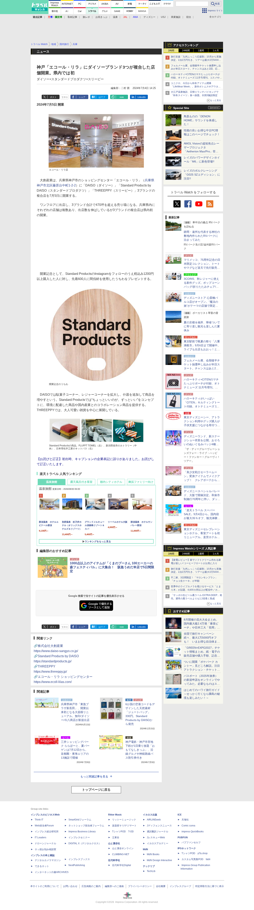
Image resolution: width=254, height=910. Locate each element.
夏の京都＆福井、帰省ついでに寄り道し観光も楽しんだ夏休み (202, 326)
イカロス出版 (150, 814)
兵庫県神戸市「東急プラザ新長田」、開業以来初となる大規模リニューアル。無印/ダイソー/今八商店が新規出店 (75, 712)
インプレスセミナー (79, 837)
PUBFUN (183, 837)
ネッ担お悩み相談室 (45, 849)
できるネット (42, 866)
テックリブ (149, 866)
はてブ (102, 97)
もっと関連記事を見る (94, 776)
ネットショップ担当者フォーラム (86, 825)
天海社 (185, 819)
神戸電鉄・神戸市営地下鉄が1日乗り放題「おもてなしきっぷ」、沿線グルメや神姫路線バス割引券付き (140, 749)
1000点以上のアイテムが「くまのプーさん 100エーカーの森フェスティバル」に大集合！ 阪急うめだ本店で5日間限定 (112, 567)
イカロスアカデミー (157, 843)
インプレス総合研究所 (47, 831)
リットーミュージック (124, 819)
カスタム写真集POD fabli (196, 859)
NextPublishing (76, 865)
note (122, 97)
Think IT (39, 819)
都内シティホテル (111, 481)
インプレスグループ (180, 886)
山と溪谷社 (114, 843)
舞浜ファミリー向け (140, 481)
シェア (82, 97)
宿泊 (188, 17)
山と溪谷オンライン (123, 848)
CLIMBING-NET (120, 854)
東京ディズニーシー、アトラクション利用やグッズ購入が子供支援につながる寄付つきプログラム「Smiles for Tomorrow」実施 (202, 425)
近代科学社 (114, 860)
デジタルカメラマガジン (48, 860)
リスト (65, 97)
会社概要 (160, 886)
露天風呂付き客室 (81, 481)
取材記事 (72, 17)
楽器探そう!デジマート (124, 825)
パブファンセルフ (191, 842)
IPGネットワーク (187, 848)
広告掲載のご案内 (91, 886)
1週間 (201, 50)
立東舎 (115, 837)
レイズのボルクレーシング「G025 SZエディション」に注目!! (202, 174)
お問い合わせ (70, 886)
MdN (145, 849)
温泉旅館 (51, 481)
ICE (180, 814)
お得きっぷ (101, 17)
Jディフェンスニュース (159, 825)
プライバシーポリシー (140, 886)
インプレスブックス (79, 859)
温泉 (115, 17)
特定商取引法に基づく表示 (209, 886)
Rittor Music (115, 814)
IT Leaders (40, 837)
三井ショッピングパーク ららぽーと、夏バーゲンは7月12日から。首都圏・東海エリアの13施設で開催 (75, 749)
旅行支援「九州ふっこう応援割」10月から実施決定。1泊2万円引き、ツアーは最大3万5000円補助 (196, 60)
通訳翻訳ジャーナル (157, 831)
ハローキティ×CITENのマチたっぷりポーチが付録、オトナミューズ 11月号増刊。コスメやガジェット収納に (196, 77)
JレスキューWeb (156, 837)
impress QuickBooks (193, 831)
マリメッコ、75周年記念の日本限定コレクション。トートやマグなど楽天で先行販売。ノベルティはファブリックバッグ (202, 267)
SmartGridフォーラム (79, 819)
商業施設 (176, 17)
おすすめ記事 (181, 611)
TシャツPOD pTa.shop (195, 853)
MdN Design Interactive (159, 860)
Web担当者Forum (44, 825)
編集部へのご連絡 (114, 886)
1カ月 (216, 50)
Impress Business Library (82, 831)
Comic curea (188, 825)
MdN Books (153, 854)
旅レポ (86, 17)
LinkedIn (142, 97)
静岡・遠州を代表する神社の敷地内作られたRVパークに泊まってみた (202, 235)
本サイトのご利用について (44, 886)
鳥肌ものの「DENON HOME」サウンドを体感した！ (200, 120)
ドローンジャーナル (45, 843)
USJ (163, 17)
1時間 (171, 50)
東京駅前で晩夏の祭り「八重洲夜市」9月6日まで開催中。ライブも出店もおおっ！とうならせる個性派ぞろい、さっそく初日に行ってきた (202, 349)
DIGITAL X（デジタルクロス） (84, 843)
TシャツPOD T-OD (123, 831)
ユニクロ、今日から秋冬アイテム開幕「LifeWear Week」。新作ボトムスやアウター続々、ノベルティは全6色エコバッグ (196, 86)
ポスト (53, 97)
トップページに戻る (96, 789)
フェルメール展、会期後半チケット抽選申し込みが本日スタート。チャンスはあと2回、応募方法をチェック (196, 69)
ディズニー (149, 17)
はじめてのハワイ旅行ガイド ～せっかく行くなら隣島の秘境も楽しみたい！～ (202, 693)
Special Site (181, 108)
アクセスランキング (185, 45)
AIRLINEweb (154, 819)
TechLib (151, 871)
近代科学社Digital (121, 865)
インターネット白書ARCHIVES (51, 872)
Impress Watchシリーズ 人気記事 (194, 548)
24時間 (186, 50)
